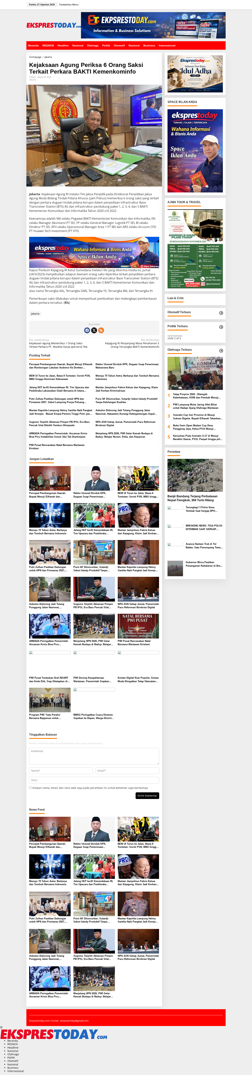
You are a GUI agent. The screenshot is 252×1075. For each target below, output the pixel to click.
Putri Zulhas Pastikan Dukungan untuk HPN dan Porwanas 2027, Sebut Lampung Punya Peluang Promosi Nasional (56, 400)
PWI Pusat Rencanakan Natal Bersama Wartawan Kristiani (56, 447)
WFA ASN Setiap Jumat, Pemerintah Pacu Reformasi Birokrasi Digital (126, 424)
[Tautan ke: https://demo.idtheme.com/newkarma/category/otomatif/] (221, 313)
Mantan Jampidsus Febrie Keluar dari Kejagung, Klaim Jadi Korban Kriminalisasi (127, 389)
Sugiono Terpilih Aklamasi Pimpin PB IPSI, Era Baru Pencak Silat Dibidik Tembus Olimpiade (59, 424)
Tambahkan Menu (69, 4)
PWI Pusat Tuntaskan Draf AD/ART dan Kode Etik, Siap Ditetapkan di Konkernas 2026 (48, 679)
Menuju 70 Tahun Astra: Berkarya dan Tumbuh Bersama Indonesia (127, 377)
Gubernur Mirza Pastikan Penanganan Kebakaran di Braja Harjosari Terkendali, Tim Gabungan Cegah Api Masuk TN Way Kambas (204, 564)
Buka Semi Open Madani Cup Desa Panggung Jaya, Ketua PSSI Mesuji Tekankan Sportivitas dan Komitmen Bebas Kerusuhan (197, 427)
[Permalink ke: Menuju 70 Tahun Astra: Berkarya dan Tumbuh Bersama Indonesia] (50, 515)
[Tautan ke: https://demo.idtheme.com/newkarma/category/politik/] (221, 327)
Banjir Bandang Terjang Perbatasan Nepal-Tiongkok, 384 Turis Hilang (193, 498)
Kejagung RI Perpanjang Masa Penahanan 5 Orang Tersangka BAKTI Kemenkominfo (132, 343)
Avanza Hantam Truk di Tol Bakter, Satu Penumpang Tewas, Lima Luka (204, 546)
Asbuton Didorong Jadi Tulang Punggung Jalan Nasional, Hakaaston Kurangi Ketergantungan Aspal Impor (125, 412)
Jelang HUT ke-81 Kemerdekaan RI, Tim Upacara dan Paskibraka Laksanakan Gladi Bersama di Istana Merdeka (59, 389)
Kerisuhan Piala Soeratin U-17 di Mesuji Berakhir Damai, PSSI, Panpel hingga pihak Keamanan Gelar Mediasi (198, 437)
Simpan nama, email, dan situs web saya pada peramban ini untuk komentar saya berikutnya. (90, 788)
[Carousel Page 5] (180, 335)
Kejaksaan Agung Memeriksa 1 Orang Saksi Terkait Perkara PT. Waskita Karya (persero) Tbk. (58, 343)
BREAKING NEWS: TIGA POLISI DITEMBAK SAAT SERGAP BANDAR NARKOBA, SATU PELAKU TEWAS (204, 527)
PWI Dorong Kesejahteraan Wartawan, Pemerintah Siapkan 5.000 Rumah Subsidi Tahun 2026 (92, 679)
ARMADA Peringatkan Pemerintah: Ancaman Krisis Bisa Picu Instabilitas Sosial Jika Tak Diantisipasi (58, 435)
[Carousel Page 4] (177, 335)
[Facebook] (87, 330)
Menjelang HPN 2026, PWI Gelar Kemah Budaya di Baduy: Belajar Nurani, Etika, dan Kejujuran (124, 435)
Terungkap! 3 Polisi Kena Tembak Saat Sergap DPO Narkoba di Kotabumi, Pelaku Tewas (202, 509)
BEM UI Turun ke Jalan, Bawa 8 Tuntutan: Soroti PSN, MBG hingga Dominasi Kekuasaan (59, 377)
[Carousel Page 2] (171, 335)
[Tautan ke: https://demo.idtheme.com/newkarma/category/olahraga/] (221, 350)
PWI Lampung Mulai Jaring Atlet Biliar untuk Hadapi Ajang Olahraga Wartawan (195, 406)
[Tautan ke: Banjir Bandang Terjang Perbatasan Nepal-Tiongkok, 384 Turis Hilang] (195, 475)
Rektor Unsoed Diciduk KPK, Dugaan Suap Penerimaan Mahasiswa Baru (127, 366)
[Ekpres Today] (53, 25)
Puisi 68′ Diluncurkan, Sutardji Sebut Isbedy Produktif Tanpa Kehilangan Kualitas (126, 400)
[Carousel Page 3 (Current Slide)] (174, 335)
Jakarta (32, 80)
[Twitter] (94, 330)
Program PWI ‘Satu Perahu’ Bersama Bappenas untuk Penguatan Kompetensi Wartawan (48, 716)
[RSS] (101, 330)
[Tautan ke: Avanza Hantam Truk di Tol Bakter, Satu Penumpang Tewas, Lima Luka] (175, 550)
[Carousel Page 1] (169, 335)
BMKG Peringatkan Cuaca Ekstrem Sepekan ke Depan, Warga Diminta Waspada (93, 716)
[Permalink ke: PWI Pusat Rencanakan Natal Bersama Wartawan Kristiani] (138, 625)
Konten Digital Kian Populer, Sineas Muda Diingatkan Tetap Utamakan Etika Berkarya (138, 679)
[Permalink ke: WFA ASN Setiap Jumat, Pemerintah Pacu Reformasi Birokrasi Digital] (138, 589)
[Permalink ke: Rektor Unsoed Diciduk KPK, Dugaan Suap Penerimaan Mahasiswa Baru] (94, 478)
